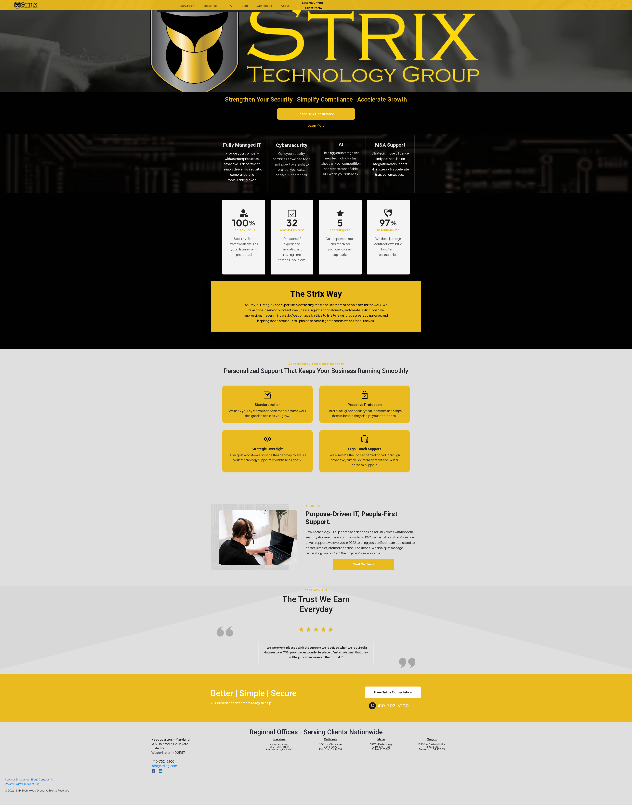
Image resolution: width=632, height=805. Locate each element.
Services (10, 783)
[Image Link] (26, 5)
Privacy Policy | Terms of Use (22, 788)
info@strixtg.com (164, 770)
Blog (34, 783)
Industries (23, 783)
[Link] (153, 775)
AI (52, 783)
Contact (44, 783)
